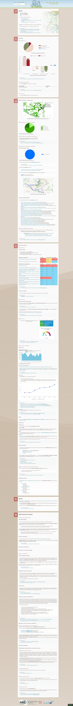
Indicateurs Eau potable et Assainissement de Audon (28, 406)
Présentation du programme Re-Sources (26, 673)
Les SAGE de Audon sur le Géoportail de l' (30, 641)
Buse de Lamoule (23, 490)
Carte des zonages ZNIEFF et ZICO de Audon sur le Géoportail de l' (33, 239)
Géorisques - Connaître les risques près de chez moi (28, 460)
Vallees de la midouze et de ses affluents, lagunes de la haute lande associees (36, 234)
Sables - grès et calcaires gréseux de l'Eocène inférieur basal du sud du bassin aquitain (33, 225)
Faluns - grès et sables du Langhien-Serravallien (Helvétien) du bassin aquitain (32, 214)
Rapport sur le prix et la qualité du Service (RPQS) (27, 407)
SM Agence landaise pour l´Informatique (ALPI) (28, 22)
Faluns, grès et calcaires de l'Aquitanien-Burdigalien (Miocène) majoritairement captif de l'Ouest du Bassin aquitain (29, 269)
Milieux (51, 2)
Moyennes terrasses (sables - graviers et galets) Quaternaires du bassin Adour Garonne (34, 224)
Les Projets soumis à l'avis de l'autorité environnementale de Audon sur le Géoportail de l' (36, 619)
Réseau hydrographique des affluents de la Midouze (28, 543)
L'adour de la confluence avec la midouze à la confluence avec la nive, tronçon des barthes (38, 235)
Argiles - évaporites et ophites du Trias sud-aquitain (28, 202)
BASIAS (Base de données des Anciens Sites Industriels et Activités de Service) (31, 315)
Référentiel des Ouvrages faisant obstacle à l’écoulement (31, 480)
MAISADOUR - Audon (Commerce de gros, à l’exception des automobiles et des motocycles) (27, 452)
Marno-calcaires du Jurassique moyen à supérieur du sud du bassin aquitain (32, 219)
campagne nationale (23, 436)
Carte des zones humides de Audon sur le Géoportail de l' (32, 142)
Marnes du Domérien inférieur (25, 217)
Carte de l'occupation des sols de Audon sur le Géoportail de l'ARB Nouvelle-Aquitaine (32, 78)
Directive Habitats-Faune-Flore (38, 540)
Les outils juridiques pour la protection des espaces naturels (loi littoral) (30, 32)
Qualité (54, 2)
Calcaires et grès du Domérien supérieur (27, 209)
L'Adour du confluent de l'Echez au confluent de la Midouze (27, 259)
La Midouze (22, 164)
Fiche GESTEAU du (27, 630)
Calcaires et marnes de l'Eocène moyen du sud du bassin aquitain (30, 211)
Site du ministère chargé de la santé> (27, 296)
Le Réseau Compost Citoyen (24, 683)
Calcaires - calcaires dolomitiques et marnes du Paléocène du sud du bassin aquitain (33, 203)
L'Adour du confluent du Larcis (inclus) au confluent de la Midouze (30, 165)
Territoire (47, 2)
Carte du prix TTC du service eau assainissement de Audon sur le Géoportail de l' (35, 404)
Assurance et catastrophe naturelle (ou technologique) (28, 463)
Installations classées (23, 461)
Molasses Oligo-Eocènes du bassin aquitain (27, 220)
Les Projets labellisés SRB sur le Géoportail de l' (30, 593)
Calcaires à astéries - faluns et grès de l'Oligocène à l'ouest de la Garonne (31, 212)
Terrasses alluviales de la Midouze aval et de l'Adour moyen (27, 267)
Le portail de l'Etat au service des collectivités (27, 31)
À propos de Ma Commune (31, 703)
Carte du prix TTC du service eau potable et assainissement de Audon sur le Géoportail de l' (36, 405)
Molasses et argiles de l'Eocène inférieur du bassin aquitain (29, 222)
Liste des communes (20, 2)
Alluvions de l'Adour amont (23, 265)
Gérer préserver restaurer (54, 3)
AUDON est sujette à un (43, 432)
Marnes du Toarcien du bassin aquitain (26, 218)
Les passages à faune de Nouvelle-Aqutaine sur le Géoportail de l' (33, 581)
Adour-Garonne (41, 626)
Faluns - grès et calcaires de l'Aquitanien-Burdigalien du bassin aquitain (31, 213)
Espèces (57, 2)
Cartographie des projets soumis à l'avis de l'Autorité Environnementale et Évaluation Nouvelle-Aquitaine (35, 620)
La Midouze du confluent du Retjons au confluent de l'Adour (28, 261)
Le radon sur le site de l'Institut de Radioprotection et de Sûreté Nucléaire (31, 442)
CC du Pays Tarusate (24, 18)
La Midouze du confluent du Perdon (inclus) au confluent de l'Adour (31, 169)
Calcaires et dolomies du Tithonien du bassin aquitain (29, 207)
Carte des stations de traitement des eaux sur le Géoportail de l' (33, 413)
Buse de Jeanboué (23, 483)
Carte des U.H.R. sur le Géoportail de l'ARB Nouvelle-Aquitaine (29, 665)
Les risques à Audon (23, 459)
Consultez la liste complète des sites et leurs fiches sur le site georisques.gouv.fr (30, 312)
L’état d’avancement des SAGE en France (26, 642)
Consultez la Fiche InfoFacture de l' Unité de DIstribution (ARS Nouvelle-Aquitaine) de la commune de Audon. (35, 366)
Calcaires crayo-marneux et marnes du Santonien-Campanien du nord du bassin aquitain (35, 205)
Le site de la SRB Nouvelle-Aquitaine (25, 592)
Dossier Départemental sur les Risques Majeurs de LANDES (33, 419)
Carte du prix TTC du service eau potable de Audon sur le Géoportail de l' (34, 403)
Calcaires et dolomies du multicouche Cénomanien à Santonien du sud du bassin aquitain (36, 208)
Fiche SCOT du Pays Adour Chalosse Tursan (27, 508)
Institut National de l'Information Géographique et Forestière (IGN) (30, 29)
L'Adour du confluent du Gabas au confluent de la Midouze (29, 170)
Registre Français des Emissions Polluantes (26, 462)
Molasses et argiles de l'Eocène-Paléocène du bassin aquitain (30, 223)
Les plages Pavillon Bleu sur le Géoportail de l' (30, 693)
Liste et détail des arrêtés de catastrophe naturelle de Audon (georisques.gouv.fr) (32, 475)
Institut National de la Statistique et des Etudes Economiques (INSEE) (30, 30)
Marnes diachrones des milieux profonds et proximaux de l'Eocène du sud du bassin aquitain (35, 215)
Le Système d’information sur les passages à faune (28, 582)
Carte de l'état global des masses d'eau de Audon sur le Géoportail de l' (34, 287)
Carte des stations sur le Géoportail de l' (29, 341)
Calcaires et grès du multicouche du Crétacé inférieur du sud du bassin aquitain (32, 210)
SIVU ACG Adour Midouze (25, 19)
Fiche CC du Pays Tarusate (25, 507)
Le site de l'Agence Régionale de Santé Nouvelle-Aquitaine (29, 373)
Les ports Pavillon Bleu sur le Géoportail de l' (30, 694)
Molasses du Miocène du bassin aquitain (27, 221)
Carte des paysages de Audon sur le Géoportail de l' (31, 90)
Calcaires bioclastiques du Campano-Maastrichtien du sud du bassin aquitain (32, 204)
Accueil (15, 2)
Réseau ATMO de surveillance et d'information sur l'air (28, 342)
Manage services (70, 704)
